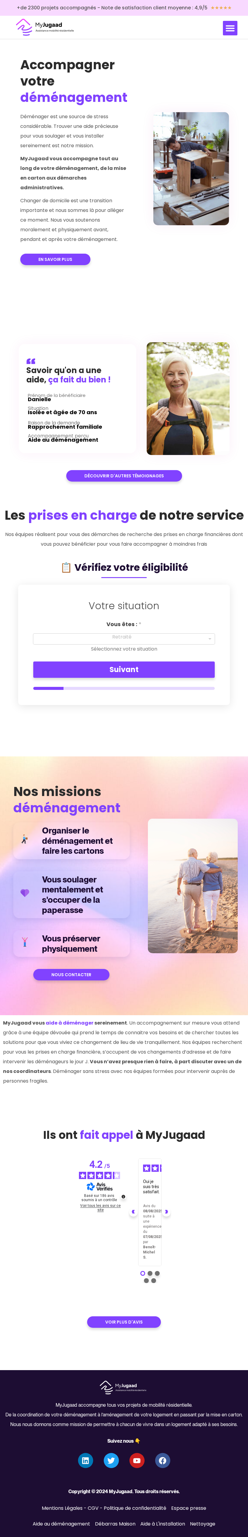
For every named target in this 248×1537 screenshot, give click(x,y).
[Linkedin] (85, 1460)
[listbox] (124, 639)
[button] (230, 28)
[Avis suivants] (166, 1212)
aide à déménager (69, 1022)
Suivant (124, 669)
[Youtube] (137, 1460)
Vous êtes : (124, 624)
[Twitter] (111, 1460)
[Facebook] (162, 1460)
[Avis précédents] (133, 1212)
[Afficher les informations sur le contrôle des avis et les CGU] (123, 1196)
